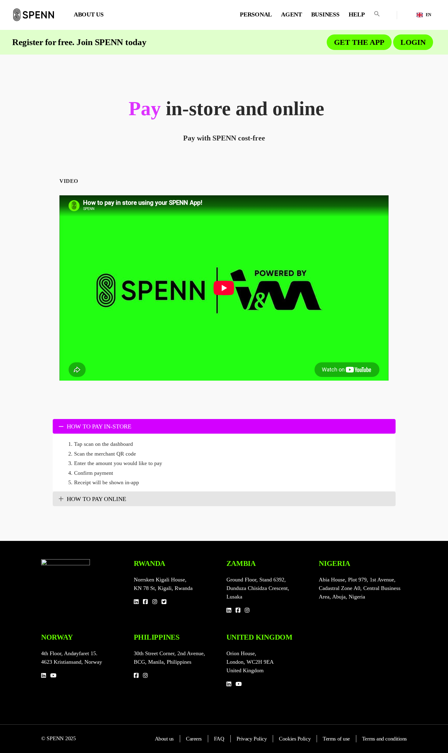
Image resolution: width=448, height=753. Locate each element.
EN (428, 14)
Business (325, 14)
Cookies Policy (295, 739)
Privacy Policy (251, 739)
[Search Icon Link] (377, 14)
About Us (89, 14)
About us (164, 739)
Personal (256, 14)
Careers (194, 739)
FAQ (219, 739)
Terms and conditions (384, 739)
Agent (291, 14)
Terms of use (336, 739)
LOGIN (413, 42)
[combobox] (424, 15)
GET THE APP (359, 42)
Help (357, 14)
